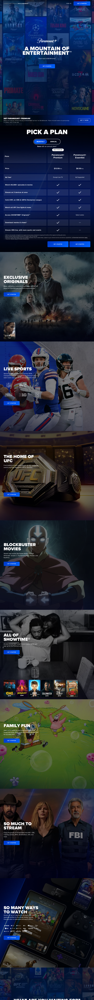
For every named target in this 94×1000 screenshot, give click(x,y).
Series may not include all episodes (20, 239)
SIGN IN (68, 3)
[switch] (47, 141)
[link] (82, 3)
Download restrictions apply (80, 237)
